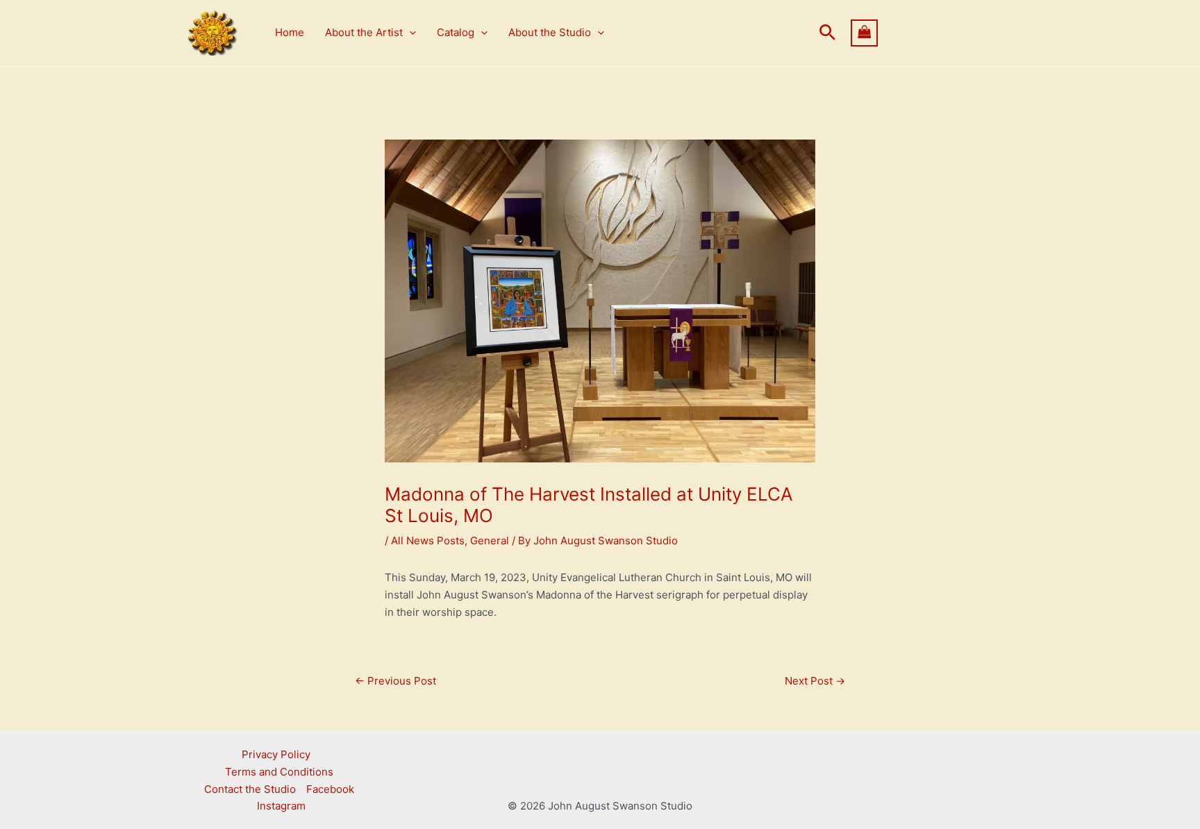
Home (289, 32)
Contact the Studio (250, 789)
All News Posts (428, 540)
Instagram (281, 805)
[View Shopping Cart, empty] (934, 33)
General (489, 540)
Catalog (455, 32)
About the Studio (549, 32)
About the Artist (364, 32)
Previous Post (395, 681)
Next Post (815, 681)
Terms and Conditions (279, 771)
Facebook (330, 789)
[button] (409, 32)
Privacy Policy (276, 754)
